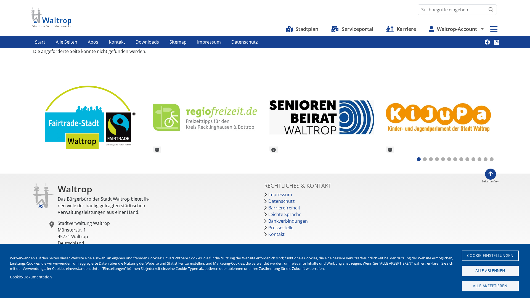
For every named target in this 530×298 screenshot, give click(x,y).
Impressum (209, 42)
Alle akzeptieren (490, 285)
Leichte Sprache (284, 214)
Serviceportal (357, 29)
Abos (93, 42)
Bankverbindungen (288, 221)
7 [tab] (455, 159)
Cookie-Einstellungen (490, 255)
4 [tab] (437, 159)
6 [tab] (449, 159)
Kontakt (117, 42)
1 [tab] (419, 159)
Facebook (487, 42)
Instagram (496, 42)
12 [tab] (485, 159)
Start (40, 42)
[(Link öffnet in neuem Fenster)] (207, 117)
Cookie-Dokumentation (31, 277)
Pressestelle (280, 228)
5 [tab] (443, 159)
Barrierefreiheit (284, 208)
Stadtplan (307, 29)
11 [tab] (479, 159)
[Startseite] (51, 17)
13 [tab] (492, 159)
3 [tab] (431, 159)
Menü (494, 29)
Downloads (147, 42)
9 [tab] (467, 159)
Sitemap (178, 42)
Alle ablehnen (490, 270)
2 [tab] (425, 159)
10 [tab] (473, 159)
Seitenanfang (490, 181)
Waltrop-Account (457, 29)
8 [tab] (461, 159)
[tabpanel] (90, 118)
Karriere (406, 29)
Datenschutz (244, 42)
